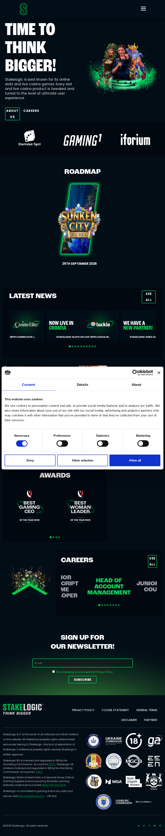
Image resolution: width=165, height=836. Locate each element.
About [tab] (136, 385)
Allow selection (82, 460)
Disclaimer (129, 720)
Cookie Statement (115, 710)
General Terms (146, 710)
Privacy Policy (83, 710)
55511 (39, 772)
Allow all (135, 460)
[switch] (62, 443)
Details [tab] (82, 385)
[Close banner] (159, 372)
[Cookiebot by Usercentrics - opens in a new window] (135, 373)
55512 (52, 764)
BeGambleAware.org (31, 796)
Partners (150, 720)
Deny (30, 460)
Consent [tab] (28, 385)
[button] (70, 346)
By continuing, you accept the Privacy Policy (85, 672)
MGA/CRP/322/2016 (54, 785)
